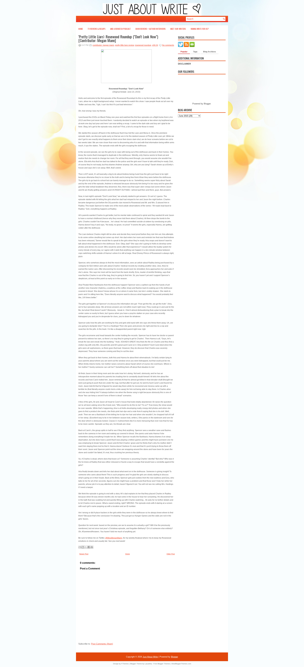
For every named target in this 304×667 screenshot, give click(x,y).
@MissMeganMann (113, 538)
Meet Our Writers (178, 28)
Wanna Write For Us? (200, 28)
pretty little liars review (124, 45)
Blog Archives (209, 52)
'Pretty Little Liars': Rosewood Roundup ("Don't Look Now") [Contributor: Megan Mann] (118, 38)
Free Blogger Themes (161, 664)
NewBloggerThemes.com (181, 664)
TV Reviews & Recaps (96, 28)
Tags (195, 52)
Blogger (207, 103)
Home (80, 28)
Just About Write (150, 657)
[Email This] (79, 547)
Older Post (171, 554)
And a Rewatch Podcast (120, 28)
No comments (168, 45)
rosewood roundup (143, 45)
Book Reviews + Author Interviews (151, 28)
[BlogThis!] (82, 547)
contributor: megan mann (103, 45)
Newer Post (83, 554)
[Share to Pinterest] (91, 547)
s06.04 (155, 45)
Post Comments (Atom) (102, 644)
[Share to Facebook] (88, 547)
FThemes (125, 664)
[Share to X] (85, 547)
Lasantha (148, 664)
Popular (183, 52)
